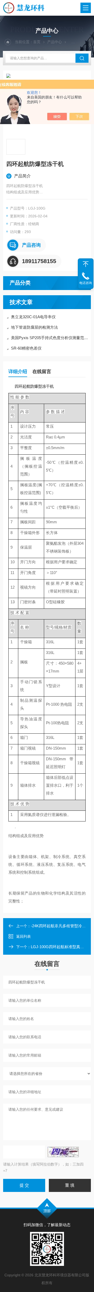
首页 (36, 42)
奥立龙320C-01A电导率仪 (33, 317)
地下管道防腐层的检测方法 (34, 327)
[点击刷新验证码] (63, 1152)
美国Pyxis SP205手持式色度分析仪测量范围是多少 (49, 337)
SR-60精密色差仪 (26, 348)
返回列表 (23, 936)
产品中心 (54, 42)
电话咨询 (85, 283)
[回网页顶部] (85, 264)
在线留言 (41, 371)
